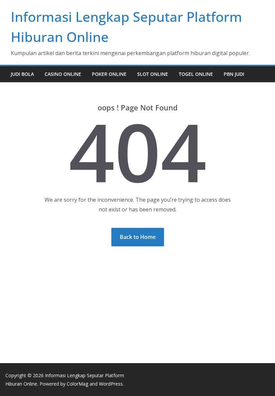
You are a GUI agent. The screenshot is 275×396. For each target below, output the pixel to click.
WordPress (111, 384)
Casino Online (63, 74)
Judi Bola (22, 74)
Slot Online (152, 74)
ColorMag (77, 384)
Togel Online (196, 74)
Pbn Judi (234, 74)
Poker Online (109, 74)
